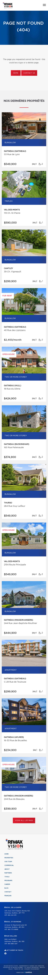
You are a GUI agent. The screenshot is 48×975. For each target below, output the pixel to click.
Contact (7, 892)
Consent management (32, 969)
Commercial (9, 865)
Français (7, 895)
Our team (8, 861)
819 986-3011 (12, 943)
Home (15, 73)
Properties (8, 857)
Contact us (29, 73)
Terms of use (18, 969)
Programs (8, 880)
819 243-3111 (12, 915)
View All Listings (24, 820)
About (7, 869)
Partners (8, 873)
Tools (6, 876)
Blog (6, 888)
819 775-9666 (13, 929)
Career (7, 884)
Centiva (28, 972)
